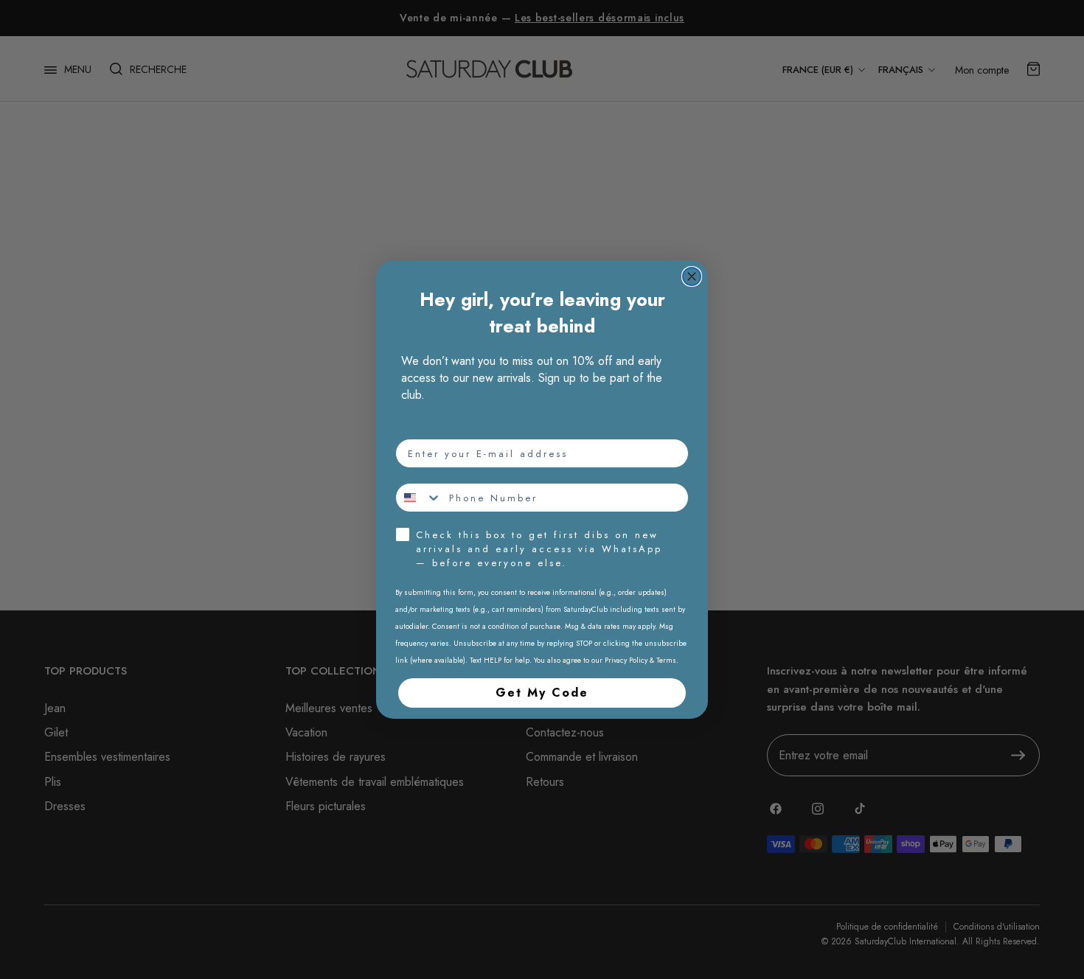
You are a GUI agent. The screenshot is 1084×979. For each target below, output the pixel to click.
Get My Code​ (542, 692)
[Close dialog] (692, 276)
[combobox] (419, 498)
